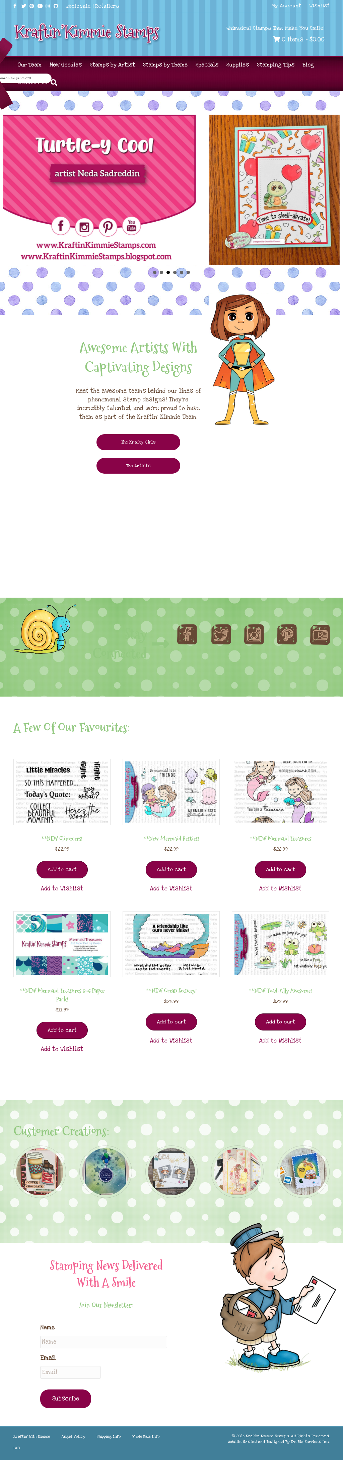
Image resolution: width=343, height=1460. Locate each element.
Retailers (107, 6)
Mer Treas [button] (161, 272)
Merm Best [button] (181, 272)
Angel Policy (73, 1436)
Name (47, 1327)
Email (48, 1358)
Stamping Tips (275, 65)
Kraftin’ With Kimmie (31, 1436)
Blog (308, 65)
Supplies (237, 65)
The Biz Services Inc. (310, 1441)
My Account (286, 5)
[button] (62, 888)
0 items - (302, 39)
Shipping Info (108, 1436)
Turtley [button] (168, 272)
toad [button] (175, 272)
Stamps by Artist (112, 65)
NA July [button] (154, 272)
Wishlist (320, 5)
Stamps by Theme (165, 65)
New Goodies (66, 65)
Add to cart (62, 869)
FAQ (16, 1448)
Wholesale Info (146, 1436)
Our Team (29, 65)
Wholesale (78, 6)
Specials (207, 65)
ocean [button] (188, 272)
